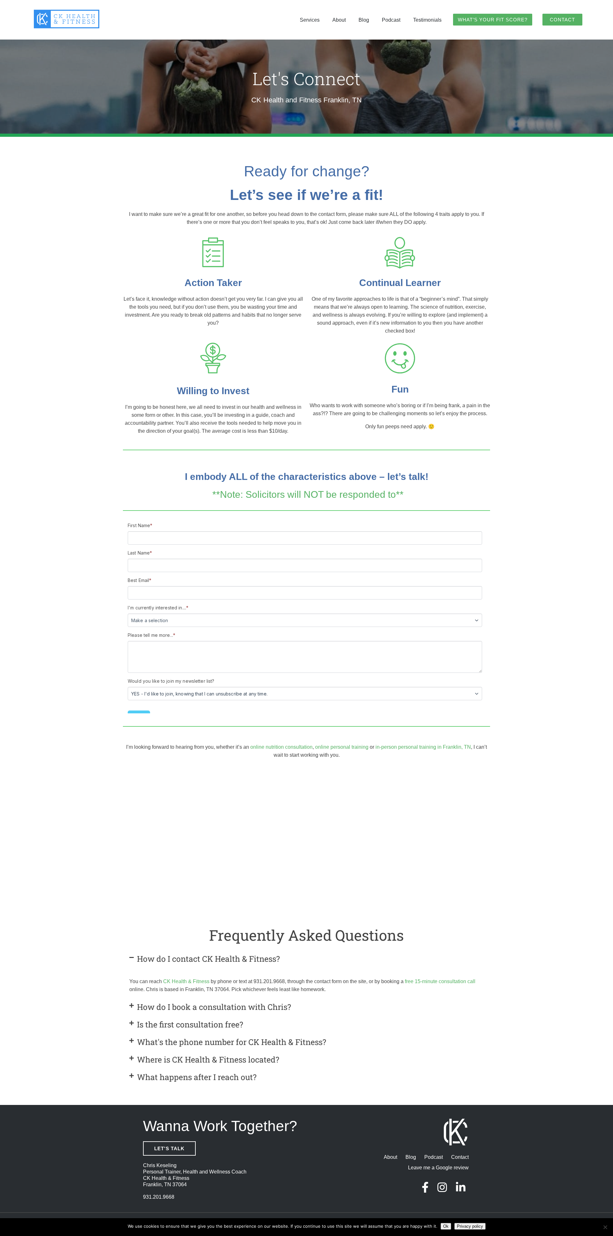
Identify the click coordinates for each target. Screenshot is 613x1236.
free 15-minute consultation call (440, 981)
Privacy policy (470, 1226)
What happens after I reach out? (197, 1077)
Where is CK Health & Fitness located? (208, 1059)
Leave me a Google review (438, 1167)
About (339, 20)
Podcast (391, 20)
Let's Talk (169, 1148)
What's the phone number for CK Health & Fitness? (231, 1042)
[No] (605, 1227)
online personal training (341, 747)
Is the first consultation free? (190, 1024)
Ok (446, 1226)
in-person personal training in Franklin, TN (423, 747)
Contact (562, 19)
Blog (364, 20)
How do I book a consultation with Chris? (214, 1007)
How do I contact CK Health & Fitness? (208, 958)
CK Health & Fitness (186, 981)
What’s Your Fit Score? (492, 19)
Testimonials (427, 20)
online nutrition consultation (281, 747)
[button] (306, 958)
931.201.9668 (158, 1197)
